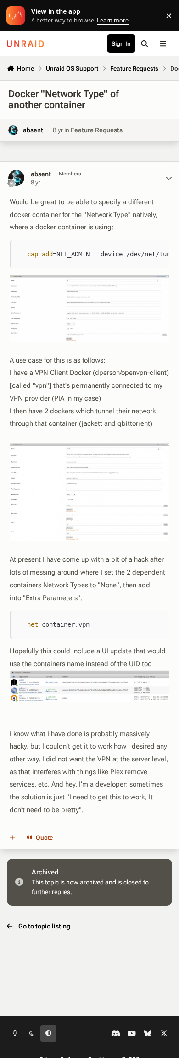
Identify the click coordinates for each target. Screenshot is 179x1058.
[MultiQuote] (12, 837)
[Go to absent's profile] (13, 130)
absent (33, 130)
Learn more (17, 15)
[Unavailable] (89, 281)
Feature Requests (97, 130)
